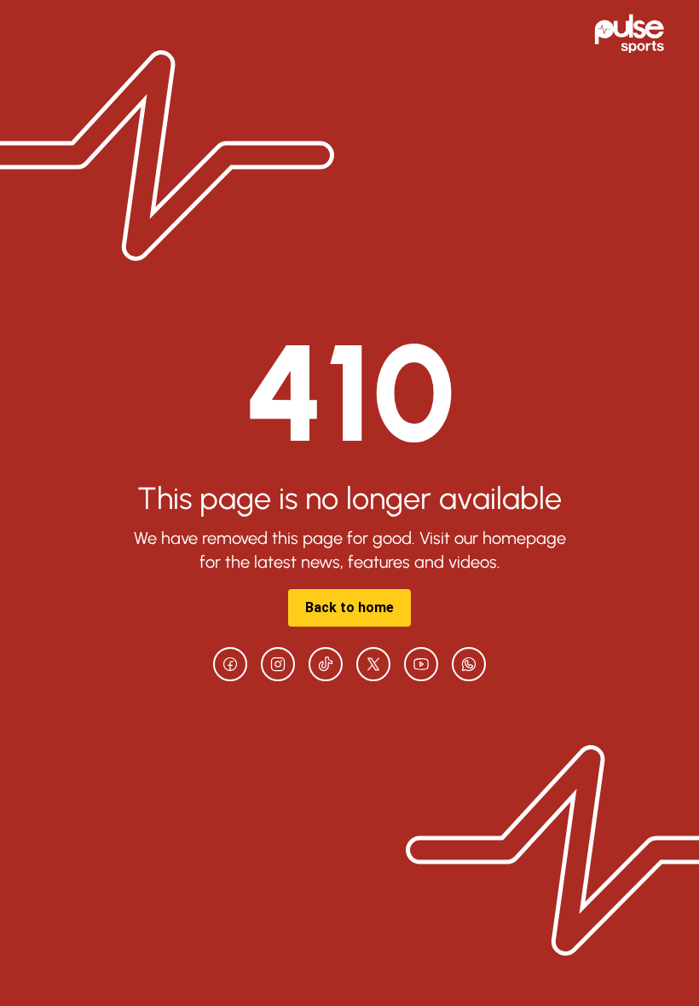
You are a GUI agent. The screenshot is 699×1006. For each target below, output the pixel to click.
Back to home (349, 607)
